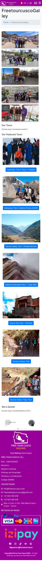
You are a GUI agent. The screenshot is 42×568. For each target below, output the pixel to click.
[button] (2, 423)
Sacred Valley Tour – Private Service (21, 246)
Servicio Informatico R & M (26, 555)
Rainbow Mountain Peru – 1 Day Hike (21, 285)
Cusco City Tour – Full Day (21, 323)
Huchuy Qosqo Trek (21, 361)
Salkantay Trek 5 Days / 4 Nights (21, 170)
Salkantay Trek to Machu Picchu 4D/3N (21, 208)
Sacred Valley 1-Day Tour (21, 400)
